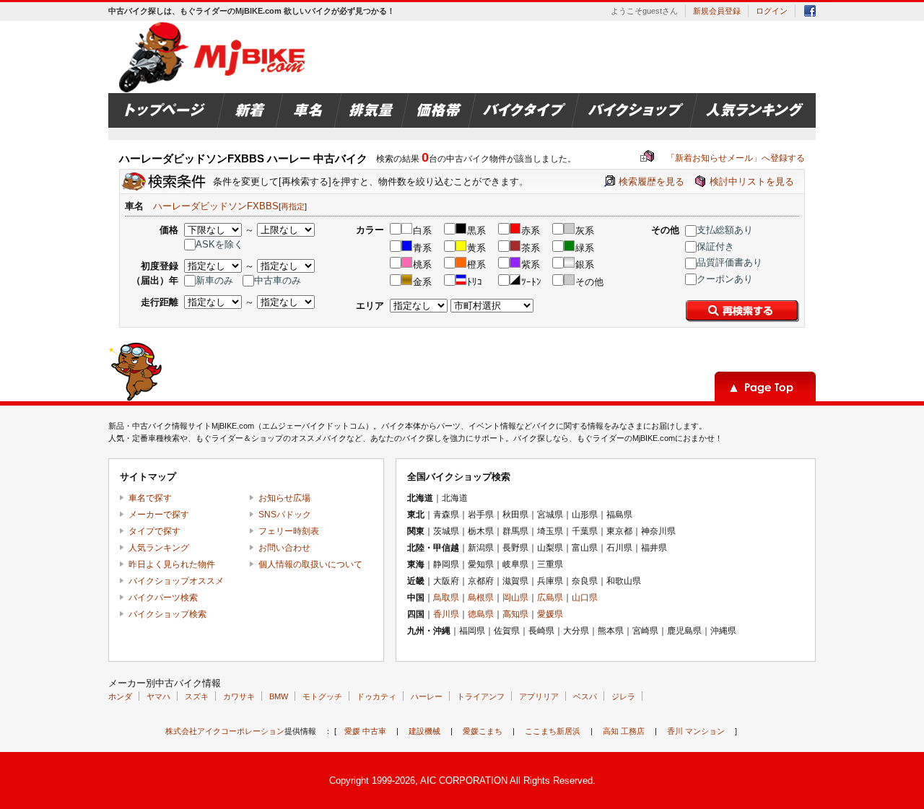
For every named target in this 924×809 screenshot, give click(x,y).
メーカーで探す (158, 515)
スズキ (197, 696)
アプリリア (539, 696)
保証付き (715, 246)
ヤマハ (158, 696)
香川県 (446, 614)
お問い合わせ (284, 548)
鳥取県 (446, 597)
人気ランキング (158, 548)
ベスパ (585, 696)
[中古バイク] (214, 57)
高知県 (515, 614)
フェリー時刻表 (288, 531)
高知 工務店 (624, 731)
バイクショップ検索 (167, 614)
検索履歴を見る (651, 181)
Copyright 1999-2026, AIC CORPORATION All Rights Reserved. (462, 780)
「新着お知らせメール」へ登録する (722, 158)
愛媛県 (550, 614)
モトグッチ (322, 696)
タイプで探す (154, 531)
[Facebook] (810, 13)
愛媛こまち (482, 731)
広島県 (550, 597)
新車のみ (214, 280)
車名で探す (150, 498)
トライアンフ (481, 696)
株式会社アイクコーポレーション (224, 731)
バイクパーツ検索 (163, 597)
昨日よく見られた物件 (171, 564)
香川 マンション (696, 731)
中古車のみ (277, 280)
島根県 (481, 597)
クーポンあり (725, 279)
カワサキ (239, 696)
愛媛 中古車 (365, 731)
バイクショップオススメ (176, 581)
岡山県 (515, 597)
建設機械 (424, 731)
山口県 (585, 597)
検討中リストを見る (752, 181)
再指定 (293, 206)
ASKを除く (219, 244)
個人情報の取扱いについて (310, 564)
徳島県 (481, 614)
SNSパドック (284, 515)
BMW (278, 696)
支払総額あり (725, 229)
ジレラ (623, 696)
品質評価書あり (729, 262)
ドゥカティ (376, 696)
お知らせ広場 (284, 498)
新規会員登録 (717, 10)
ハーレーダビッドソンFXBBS (216, 206)
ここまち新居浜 (552, 731)
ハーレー (427, 696)
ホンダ (120, 696)
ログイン (772, 10)
